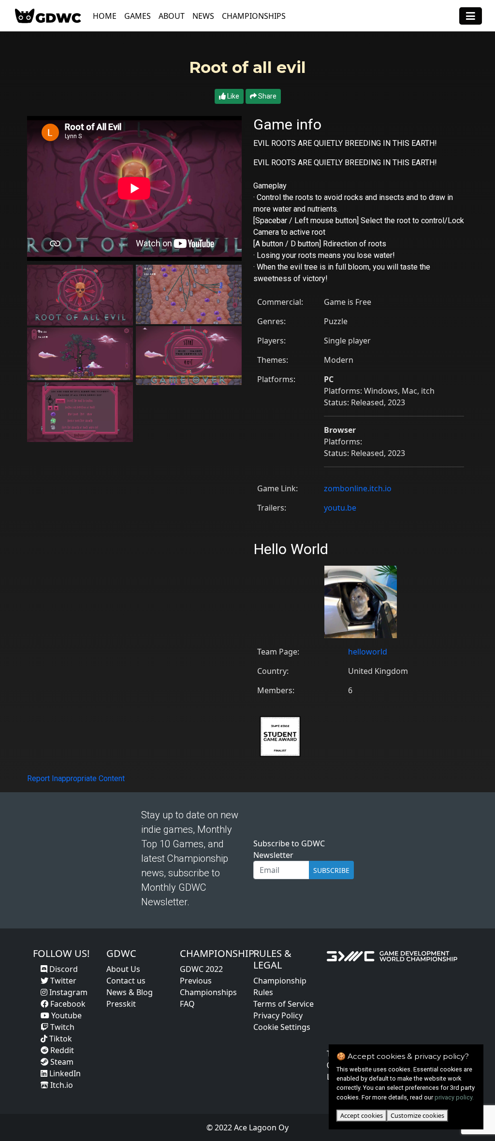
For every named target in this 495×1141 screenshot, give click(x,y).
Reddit (61, 1050)
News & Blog (129, 992)
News (203, 16)
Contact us (126, 980)
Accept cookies (361, 1115)
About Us (123, 969)
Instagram (67, 992)
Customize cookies (417, 1115)
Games (137, 16)
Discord (62, 969)
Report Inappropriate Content (76, 778)
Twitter (62, 980)
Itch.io (60, 1085)
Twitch (61, 1027)
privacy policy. (454, 1097)
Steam (60, 1061)
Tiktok (59, 1038)
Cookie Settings (281, 1027)
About (172, 16)
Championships (254, 16)
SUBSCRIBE (331, 870)
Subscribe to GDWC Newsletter (289, 849)
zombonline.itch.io (358, 488)
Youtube (65, 1015)
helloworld (367, 651)
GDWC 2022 (201, 969)
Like (232, 96)
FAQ (187, 1003)
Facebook (67, 1003)
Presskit (121, 1003)
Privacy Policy (278, 1015)
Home (104, 16)
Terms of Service (283, 1003)
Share (267, 96)
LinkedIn (64, 1073)
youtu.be (340, 507)
